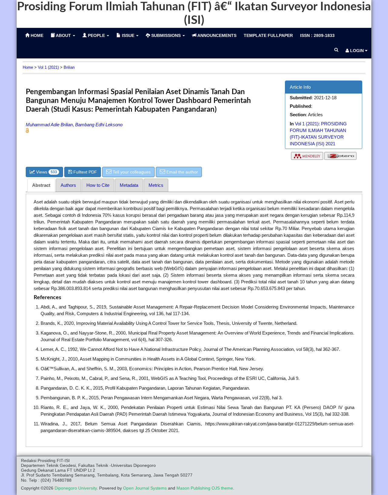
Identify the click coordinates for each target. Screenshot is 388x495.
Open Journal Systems (145, 488)
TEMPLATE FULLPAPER (268, 35)
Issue (128, 35)
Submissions (166, 35)
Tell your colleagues (131, 172)
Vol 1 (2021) (48, 67)
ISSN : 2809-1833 (317, 35)
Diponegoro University (76, 488)
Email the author (181, 172)
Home (28, 67)
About (63, 35)
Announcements (216, 35)
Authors (68, 185)
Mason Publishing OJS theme (204, 488)
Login (357, 50)
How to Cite (97, 185)
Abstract (41, 185)
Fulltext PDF (84, 172)
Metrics (156, 185)
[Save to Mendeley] (307, 157)
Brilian (69, 67)
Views (46, 172)
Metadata (129, 185)
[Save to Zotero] (340, 157)
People (96, 35)
